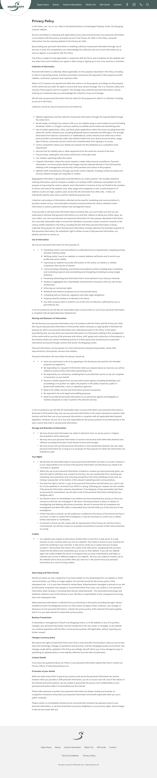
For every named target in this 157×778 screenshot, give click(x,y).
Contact (118, 4)
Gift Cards (105, 4)
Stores (56, 4)
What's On (91, 4)
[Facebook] (127, 4)
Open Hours (43, 4)
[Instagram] (134, 4)
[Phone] (141, 4)
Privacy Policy (89, 755)
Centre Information (72, 4)
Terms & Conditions (70, 755)
